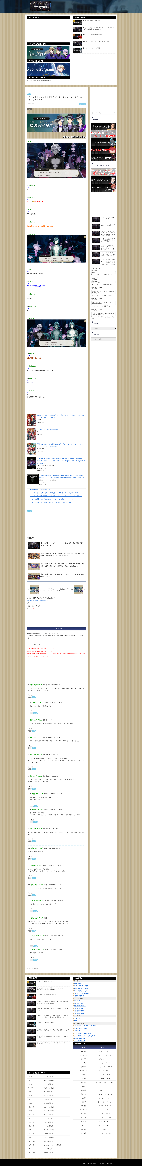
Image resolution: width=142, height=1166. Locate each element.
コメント (30, 609)
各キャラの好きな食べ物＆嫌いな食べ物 (85, 1036)
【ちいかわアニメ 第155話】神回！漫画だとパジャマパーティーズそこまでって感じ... (56, 496)
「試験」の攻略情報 (79, 995)
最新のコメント (44, 600)
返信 (34, 697)
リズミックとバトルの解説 (81, 986)
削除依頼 (36, 600)
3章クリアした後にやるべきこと (82, 993)
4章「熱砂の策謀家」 (80, 1011)
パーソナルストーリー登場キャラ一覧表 (85, 1026)
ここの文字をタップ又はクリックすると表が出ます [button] (40, 80)
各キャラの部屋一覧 (79, 1041)
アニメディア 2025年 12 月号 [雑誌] (47, 429)
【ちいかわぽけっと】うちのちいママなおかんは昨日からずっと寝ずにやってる (54, 493)
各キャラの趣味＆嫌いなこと (82, 1038)
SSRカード (77, 1018)
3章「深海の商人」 (79, 1008)
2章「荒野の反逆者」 (80, 1006)
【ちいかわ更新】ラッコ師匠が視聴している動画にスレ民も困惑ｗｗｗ (51, 502)
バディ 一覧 (77, 1030)
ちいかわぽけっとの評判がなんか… (40, 489)
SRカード (77, 1020)
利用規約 (29, 600)
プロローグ (77, 1001)
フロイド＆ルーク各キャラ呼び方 (83, 1033)
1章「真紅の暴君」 (79, 1003)
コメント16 (82, 104)
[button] (114, 113)
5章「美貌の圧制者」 (80, 1013)
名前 (28, 603)
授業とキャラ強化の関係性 (81, 988)
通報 (30, 697)
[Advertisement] (48, 29)
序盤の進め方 (77, 983)
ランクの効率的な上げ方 (80, 991)
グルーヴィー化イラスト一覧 (82, 1028)
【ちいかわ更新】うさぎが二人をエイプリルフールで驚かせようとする (51, 499)
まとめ (29, 93)
